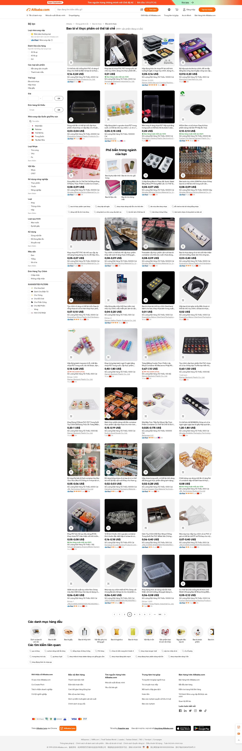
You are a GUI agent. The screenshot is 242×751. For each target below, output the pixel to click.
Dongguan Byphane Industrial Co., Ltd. (119, 81)
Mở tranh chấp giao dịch (151, 689)
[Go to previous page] (114, 614)
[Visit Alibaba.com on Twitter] (190, 710)
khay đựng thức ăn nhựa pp (42, 662)
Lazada (121, 740)
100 (160, 614)
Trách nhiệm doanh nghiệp (42, 689)
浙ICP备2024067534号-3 (185, 747)
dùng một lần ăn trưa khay (79, 212)
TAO (140, 740)
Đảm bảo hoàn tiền (75, 685)
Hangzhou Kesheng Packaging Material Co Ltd (121, 489)
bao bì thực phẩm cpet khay (80, 206)
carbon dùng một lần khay (56, 651)
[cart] (177, 10)
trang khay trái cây (39, 656)
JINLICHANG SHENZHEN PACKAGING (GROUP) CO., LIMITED (158, 545)
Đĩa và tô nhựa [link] (110, 24)
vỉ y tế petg (188, 651)
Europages (157, 740)
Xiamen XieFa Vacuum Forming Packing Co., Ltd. (158, 83)
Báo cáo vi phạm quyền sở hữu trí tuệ (156, 699)
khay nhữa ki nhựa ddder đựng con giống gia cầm (87, 656)
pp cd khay (36, 651)
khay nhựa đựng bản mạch (121, 656)
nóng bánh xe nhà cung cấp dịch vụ (108, 212)
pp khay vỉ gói (57, 656)
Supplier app (123, 728)
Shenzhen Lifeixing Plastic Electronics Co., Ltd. (158, 138)
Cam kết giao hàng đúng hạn (79, 689)
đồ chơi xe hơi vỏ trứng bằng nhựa (186, 206)
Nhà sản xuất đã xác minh (115, 683)
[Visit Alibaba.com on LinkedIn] (185, 710)
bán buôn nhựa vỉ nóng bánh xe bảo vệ (188, 212)
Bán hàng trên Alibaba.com (189, 680)
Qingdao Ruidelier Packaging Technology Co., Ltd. (195, 433)
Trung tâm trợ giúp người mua (153, 680)
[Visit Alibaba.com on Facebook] (180, 710)
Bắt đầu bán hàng (185, 685)
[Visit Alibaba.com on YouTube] (200, 710)
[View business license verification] (144, 747)
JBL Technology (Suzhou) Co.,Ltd (80, 489)
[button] (141, 9)
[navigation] (45, 319)
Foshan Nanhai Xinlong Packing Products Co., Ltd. (195, 600)
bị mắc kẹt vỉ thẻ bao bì (137, 212)
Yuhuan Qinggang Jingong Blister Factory (83, 547)
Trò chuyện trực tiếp (150, 685)
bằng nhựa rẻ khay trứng (81, 651)
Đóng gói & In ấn (82, 24)
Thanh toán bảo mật (76, 680)
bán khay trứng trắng (159, 212)
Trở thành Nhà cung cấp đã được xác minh (193, 695)
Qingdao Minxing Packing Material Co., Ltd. (83, 192)
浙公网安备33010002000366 (162, 747)
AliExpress (85, 740)
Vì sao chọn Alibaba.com (41, 680)
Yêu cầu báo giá (111, 687)
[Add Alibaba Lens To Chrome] (67, 728)
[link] (238, 727)
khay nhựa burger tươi (149, 651)
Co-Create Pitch (38, 685)
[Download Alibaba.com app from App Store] (183, 728)
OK (59, 98)
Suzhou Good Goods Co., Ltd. (116, 433)
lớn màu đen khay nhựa (158, 206)
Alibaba (69, 24)
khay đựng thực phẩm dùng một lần (150, 656)
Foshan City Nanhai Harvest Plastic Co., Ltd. (195, 138)
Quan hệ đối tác (185, 701)
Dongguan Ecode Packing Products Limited (121, 545)
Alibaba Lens (41, 728)
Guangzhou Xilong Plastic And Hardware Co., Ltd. (195, 263)
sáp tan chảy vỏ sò (170, 651)
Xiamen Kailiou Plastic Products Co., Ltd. (120, 320)
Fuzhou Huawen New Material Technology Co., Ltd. (158, 489)
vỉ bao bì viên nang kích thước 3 (123, 651)
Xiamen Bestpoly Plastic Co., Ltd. (80, 379)
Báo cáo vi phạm (148, 704)
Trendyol (147, 740)
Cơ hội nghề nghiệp (39, 694)
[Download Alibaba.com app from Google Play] (201, 728)
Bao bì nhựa (96, 24)
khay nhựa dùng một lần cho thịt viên (130, 206)
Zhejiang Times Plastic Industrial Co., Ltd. (158, 604)
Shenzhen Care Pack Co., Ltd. (190, 79)
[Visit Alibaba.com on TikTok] (205, 710)
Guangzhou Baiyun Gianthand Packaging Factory (158, 317)
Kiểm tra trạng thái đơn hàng (190, 689)
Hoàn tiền (145, 694)
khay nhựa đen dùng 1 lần (180, 656)
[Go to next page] (165, 614)
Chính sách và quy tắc (76, 704)
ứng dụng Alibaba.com (163, 728)
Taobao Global (131, 740)
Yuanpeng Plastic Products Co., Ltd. (81, 79)
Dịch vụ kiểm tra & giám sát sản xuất (82, 699)
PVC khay (101, 651)
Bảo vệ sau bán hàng (76, 694)
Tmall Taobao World (108, 740)
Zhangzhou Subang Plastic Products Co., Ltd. (83, 136)
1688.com (95, 740)
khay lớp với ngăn (104, 206)
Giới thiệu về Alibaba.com (42, 674)
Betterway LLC (110, 139)
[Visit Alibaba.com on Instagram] (195, 710)
